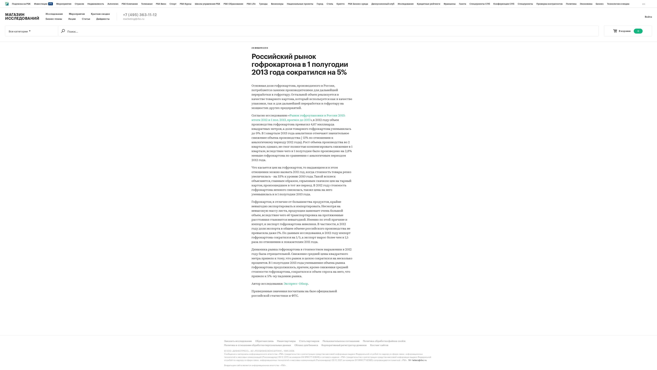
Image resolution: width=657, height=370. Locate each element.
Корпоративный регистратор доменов (344, 345)
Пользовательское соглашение (341, 341)
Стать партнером (309, 341)
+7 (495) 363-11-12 (140, 15)
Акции (72, 19)
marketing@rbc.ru (133, 19)
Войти (648, 17)
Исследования (54, 14)
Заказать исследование (238, 341)
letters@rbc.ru (419, 359)
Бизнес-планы (54, 19)
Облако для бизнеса (306, 345)
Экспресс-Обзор (296, 284)
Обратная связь (264, 341)
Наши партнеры (286, 341)
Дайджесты (103, 19)
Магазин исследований (22, 16)
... (643, 3)
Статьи (86, 19)
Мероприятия (77, 14)
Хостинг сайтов (379, 345)
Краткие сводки (100, 14)
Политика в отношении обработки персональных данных (257, 345)
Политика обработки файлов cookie (384, 341)
